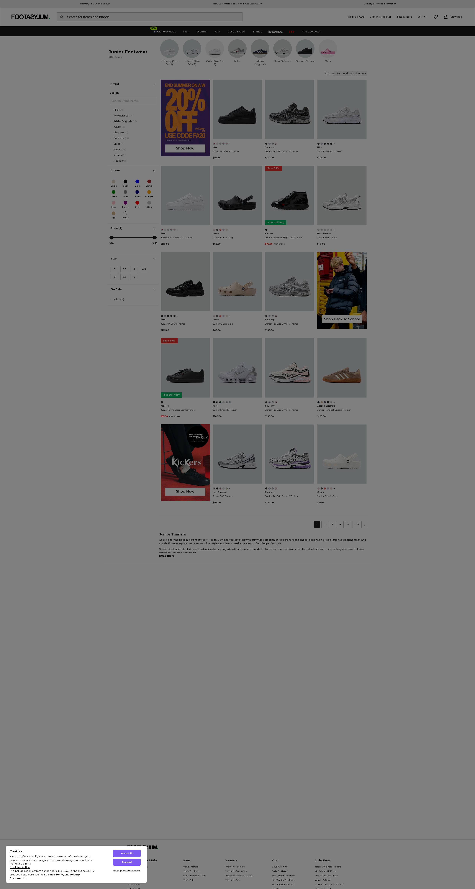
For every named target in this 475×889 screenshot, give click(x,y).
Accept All (126, 853)
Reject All (127, 862)
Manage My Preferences (126, 870)
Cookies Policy (20, 867)
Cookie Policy (55, 874)
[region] (76, 864)
